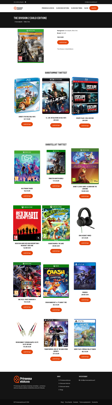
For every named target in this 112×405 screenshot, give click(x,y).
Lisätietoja (63, 42)
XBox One (27, 22)
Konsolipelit (18, 22)
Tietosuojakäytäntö (85, 402)
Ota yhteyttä (68, 402)
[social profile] (25, 2)
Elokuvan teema (76, 8)
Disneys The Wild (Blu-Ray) (27, 117)
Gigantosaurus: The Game (56, 243)
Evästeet (75, 402)
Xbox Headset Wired (85, 235)
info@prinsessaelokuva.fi (91, 2)
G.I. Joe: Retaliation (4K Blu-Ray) (56, 118)
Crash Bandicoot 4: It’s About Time (56, 302)
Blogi (86, 8)
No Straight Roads (27, 188)
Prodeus (85, 292)
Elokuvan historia (62, 8)
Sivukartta (95, 402)
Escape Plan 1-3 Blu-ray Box (85, 118)
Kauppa (94, 8)
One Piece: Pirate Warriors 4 (27, 299)
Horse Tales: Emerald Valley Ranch (85, 349)
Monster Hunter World (56, 178)
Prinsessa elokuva (48, 8)
